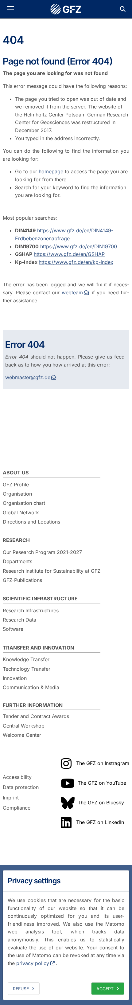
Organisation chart (24, 503)
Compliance (16, 808)
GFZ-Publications (22, 580)
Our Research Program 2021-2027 (42, 552)
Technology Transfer (26, 669)
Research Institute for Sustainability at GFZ (51, 571)
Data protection (21, 787)
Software (13, 629)
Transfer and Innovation (38, 648)
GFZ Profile (16, 484)
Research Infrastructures (31, 610)
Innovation (15, 678)
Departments (17, 561)
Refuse (21, 988)
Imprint (11, 798)
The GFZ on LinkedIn (100, 822)
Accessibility (17, 777)
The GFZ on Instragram (102, 763)
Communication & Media (31, 687)
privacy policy (32, 963)
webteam (72, 292)
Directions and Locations (31, 522)
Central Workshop (24, 726)
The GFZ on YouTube (102, 783)
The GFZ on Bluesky (101, 802)
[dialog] (66, 935)
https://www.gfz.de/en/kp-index (76, 262)
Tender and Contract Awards (36, 716)
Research (16, 540)
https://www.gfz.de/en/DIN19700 (78, 246)
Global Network (21, 512)
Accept (105, 988)
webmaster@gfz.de (27, 377)
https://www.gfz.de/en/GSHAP (69, 254)
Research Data (19, 620)
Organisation (17, 494)
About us (16, 472)
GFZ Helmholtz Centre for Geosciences (66, 9)
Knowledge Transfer (26, 659)
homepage (51, 171)
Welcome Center (22, 735)
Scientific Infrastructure (40, 598)
